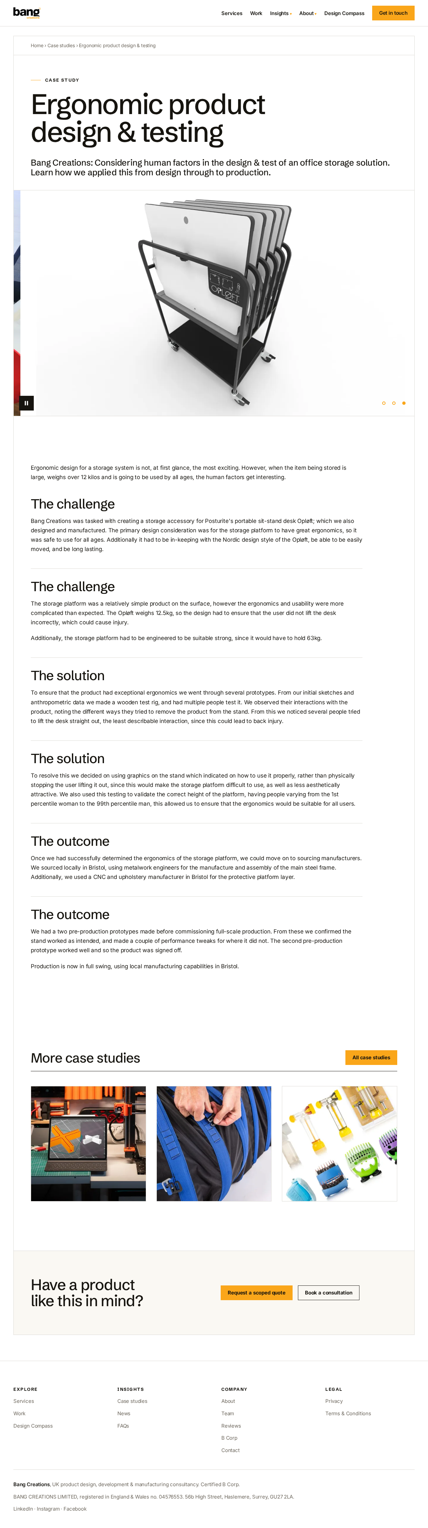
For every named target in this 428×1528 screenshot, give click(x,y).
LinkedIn (23, 1509)
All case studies (371, 1057)
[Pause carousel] (26, 403)
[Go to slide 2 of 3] (394, 403)
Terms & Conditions (348, 1413)
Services (231, 13)
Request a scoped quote (257, 1292)
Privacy (334, 1401)
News (123, 1413)
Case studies (61, 45)
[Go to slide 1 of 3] (384, 403)
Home (37, 45)
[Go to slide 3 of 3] (404, 403)
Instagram (48, 1509)
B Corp (229, 1438)
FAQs (123, 1426)
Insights (279, 13)
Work (256, 13)
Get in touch (393, 13)
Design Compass (344, 13)
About (306, 13)
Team (227, 1413)
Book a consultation (328, 1292)
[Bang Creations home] (27, 13)
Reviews (231, 1426)
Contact (230, 1450)
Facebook (75, 1509)
